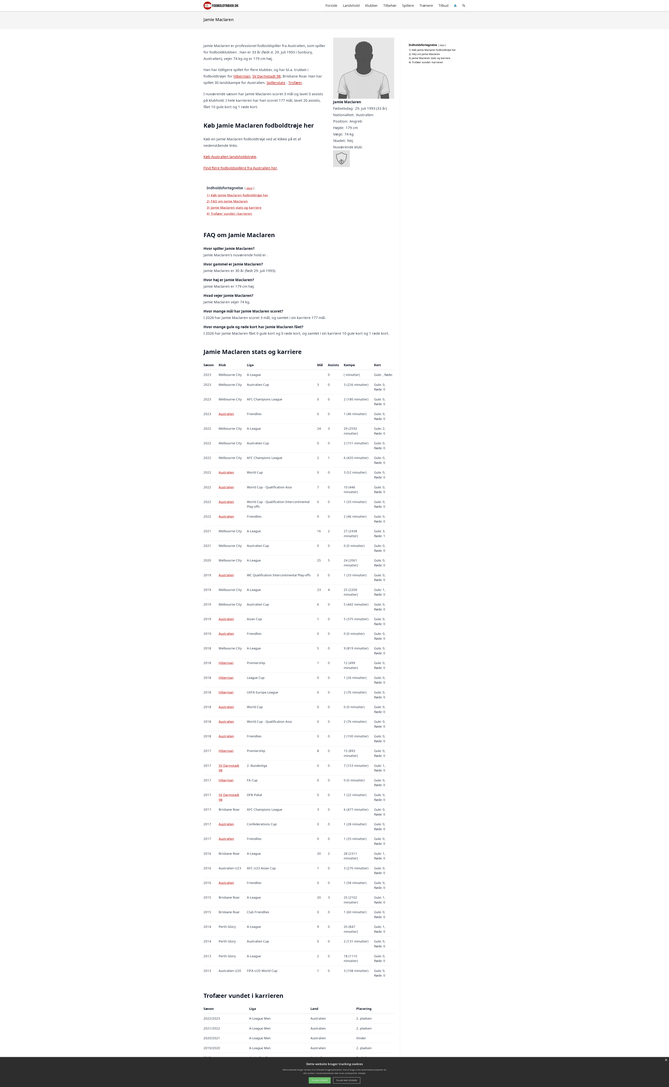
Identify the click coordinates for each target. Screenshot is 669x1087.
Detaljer (362, 1073)
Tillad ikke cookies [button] (346, 1080)
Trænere (426, 5)
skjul (249, 188)
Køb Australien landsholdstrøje (229, 156)
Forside (331, 5)
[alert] (334, 1072)
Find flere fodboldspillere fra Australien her (240, 167)
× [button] (666, 1060)
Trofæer (295, 82)
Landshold (351, 5)
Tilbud (443, 5)
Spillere (408, 5)
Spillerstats (276, 82)
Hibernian (241, 76)
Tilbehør (390, 5)
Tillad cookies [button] (320, 1080)
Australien (226, 414)
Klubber (371, 5)
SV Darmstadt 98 (266, 76)
